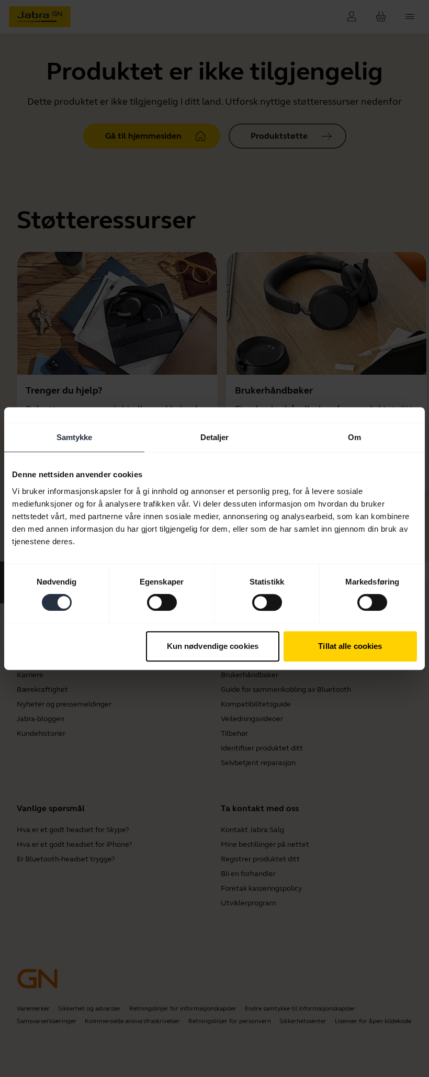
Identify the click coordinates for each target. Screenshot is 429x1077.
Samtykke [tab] (75, 437)
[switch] (162, 602)
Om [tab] (354, 437)
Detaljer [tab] (214, 437)
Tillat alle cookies (350, 646)
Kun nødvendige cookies (212, 646)
